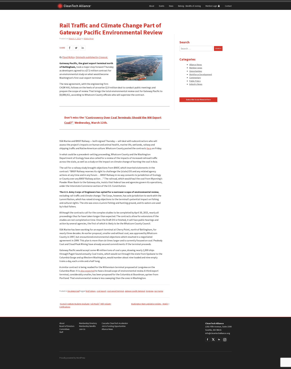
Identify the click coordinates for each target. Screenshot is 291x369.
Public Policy (195, 81)
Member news (195, 67)
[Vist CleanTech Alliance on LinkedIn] (219, 339)
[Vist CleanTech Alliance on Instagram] (224, 339)
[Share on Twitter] (76, 47)
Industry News (195, 84)
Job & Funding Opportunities (113, 326)
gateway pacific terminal (135, 291)
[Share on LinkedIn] (82, 47)
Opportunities (195, 71)
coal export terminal (115, 291)
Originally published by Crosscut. (92, 57)
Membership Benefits (87, 326)
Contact (228, 6)
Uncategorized (73, 291)
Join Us (82, 329)
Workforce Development (200, 74)
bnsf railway (91, 291)
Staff (61, 332)
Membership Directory (88, 323)
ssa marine (158, 291)
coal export (101, 291)
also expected (87, 270)
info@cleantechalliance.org (217, 333)
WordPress (80, 358)
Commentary (195, 77)
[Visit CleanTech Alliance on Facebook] (207, 339)
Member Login (212, 6)
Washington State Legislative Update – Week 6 (149, 304)
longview (149, 291)
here (149, 148)
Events (161, 6)
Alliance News (195, 64)
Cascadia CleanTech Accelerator (115, 323)
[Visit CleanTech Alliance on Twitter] (213, 339)
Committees (64, 329)
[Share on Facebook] (69, 47)
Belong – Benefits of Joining (189, 6)
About (151, 6)
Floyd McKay (68, 57)
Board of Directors (66, 326)
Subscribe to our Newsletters (198, 100)
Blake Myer (89, 38)
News (171, 6)
